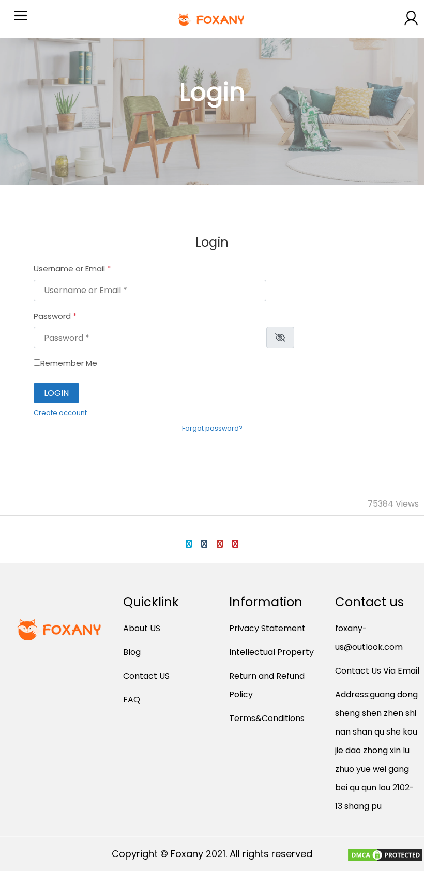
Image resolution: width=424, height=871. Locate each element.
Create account (60, 412)
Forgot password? (212, 428)
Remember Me (68, 363)
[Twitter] (188, 544)
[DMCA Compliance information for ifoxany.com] (385, 856)
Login (56, 393)
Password (55, 316)
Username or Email (72, 268)
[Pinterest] (235, 544)
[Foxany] (212, 19)
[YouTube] (219, 544)
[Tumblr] (204, 544)
